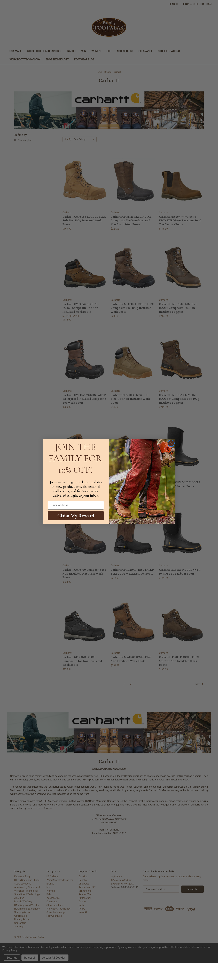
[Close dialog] (171, 443)
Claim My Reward (75, 515)
